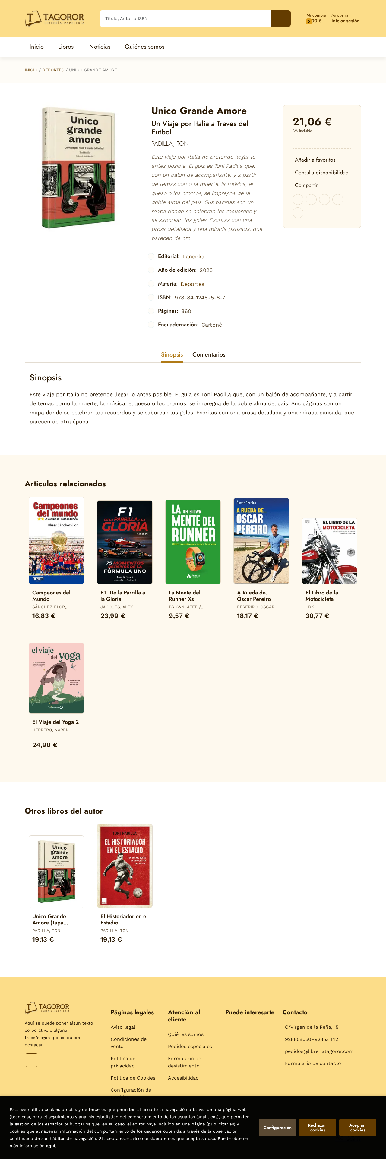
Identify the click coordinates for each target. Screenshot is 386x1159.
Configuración (278, 1128)
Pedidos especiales (190, 1046)
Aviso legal (123, 1027)
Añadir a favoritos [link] (315, 160)
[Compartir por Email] (337, 199)
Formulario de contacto (313, 1063)
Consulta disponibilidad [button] (322, 172)
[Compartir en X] (311, 199)
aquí (50, 1145)
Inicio (31, 69)
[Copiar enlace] (298, 212)
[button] (316, 18)
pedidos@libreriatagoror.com (319, 1051)
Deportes (53, 69)
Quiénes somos (186, 1034)
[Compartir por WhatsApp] (324, 199)
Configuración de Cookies (131, 1093)
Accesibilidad (183, 1078)
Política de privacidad (123, 1062)
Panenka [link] (193, 256)
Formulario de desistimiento (184, 1062)
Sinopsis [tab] (172, 354)
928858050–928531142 (311, 1039)
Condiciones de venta (129, 1042)
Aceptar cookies (357, 1127)
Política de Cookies (133, 1078)
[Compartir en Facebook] (298, 199)
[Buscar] (281, 18)
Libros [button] (66, 46)
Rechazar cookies (317, 1127)
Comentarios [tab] (208, 354)
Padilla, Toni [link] (170, 143)
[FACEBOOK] (31, 1060)
